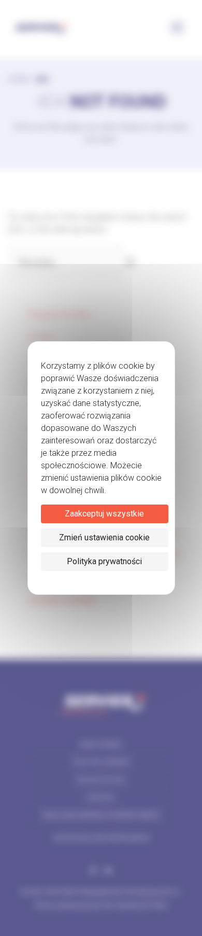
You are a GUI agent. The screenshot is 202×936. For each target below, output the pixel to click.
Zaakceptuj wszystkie (104, 514)
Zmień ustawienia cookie (104, 537)
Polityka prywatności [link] (104, 561)
